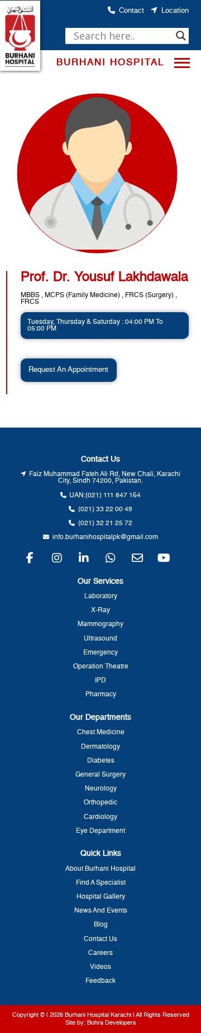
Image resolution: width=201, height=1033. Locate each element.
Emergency (100, 652)
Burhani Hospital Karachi (98, 1015)
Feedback (100, 981)
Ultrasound (100, 639)
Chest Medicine (101, 732)
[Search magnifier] (181, 35)
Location (175, 10)
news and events (100, 911)
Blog (101, 925)
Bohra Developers (111, 1023)
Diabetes (100, 761)
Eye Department (100, 831)
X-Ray (100, 610)
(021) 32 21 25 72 (105, 523)
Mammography (100, 624)
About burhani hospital (100, 869)
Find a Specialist (101, 883)
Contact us (100, 939)
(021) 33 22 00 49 (105, 509)
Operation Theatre (100, 666)
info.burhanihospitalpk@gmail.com (105, 537)
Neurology (101, 788)
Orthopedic (100, 802)
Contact (131, 10)
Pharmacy (100, 694)
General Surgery (100, 775)
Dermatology (100, 747)
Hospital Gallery (100, 897)
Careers (100, 953)
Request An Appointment (68, 370)
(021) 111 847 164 (113, 495)
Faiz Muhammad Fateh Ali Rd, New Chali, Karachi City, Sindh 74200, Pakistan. (104, 477)
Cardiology (100, 817)
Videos (100, 967)
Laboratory (100, 596)
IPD (100, 680)
